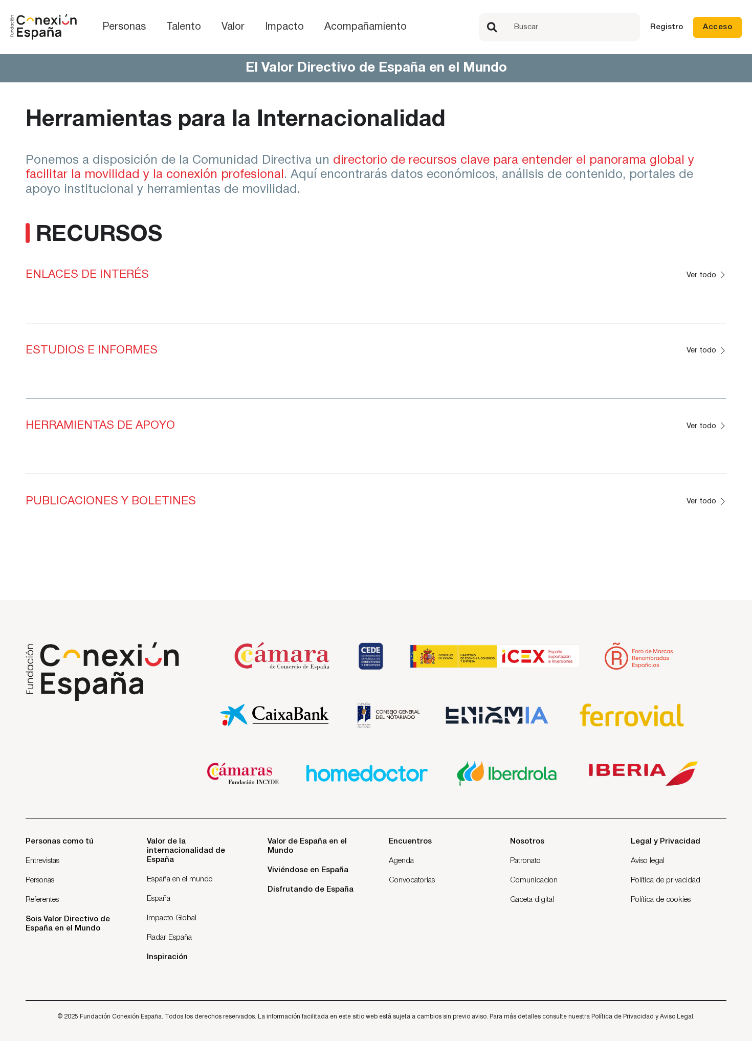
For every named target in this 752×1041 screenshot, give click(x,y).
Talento (183, 27)
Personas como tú (60, 841)
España (158, 898)
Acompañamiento (365, 27)
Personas (124, 27)
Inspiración (167, 957)
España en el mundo (180, 879)
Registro (666, 27)
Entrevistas (42, 861)
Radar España (169, 937)
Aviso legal (648, 861)
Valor (233, 27)
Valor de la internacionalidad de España (186, 850)
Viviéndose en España (308, 870)
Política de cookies (661, 899)
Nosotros (527, 841)
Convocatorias (412, 880)
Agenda (401, 861)
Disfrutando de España (310, 889)
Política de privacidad (665, 880)
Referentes (42, 899)
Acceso (717, 27)
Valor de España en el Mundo (307, 846)
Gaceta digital (532, 899)
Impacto (284, 27)
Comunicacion (534, 880)
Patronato (525, 861)
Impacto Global (171, 918)
